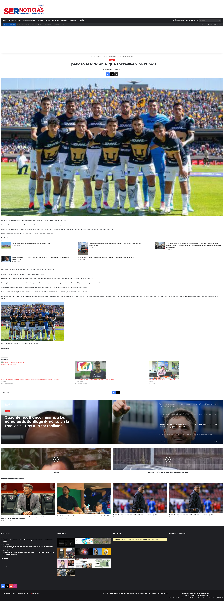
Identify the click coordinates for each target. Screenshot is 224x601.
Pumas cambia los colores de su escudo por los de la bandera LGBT (94, 379)
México (40, 20)
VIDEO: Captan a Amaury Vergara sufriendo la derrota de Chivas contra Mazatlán (83, 516)
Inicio (93, 56)
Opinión (81, 20)
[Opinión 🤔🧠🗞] (66, 563)
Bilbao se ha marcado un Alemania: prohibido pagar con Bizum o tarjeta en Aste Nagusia (40, 24)
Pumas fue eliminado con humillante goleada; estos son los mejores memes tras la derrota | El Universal (30, 379)
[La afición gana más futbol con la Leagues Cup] (184, 370)
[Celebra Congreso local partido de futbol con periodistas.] (6, 245)
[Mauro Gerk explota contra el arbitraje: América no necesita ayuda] (140, 498)
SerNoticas (107, 69)
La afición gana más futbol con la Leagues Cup (162, 379)
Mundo (47, 20)
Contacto (201, 593)
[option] (112, 422)
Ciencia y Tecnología (68, 20)
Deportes (55, 20)
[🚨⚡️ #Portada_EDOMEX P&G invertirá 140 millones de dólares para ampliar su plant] (84, 563)
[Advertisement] (111, 39)
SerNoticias (35, 593)
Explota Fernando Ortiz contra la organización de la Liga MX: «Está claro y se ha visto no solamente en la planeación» (26, 518)
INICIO (4, 20)
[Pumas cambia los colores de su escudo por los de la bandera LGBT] (111, 370)
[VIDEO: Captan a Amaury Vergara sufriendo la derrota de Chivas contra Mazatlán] (84, 498)
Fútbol (103, 56)
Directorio (207, 593)
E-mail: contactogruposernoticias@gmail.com (196, 595)
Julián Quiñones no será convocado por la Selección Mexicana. (40, 419)
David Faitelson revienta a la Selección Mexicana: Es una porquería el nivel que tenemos (106, 257)
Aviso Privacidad (193, 593)
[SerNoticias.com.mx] (23, 9)
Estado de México (29, 20)
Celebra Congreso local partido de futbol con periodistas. (31, 243)
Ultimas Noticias (14, 20)
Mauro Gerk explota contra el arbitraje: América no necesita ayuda (135, 515)
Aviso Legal (185, 593)
